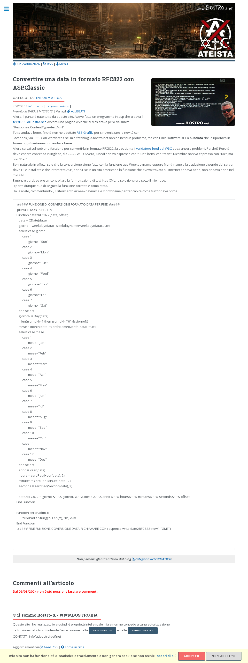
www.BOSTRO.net (79, 615)
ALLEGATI (77, 111)
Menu (63, 64)
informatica (35, 106)
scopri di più (167, 656)
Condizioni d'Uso (143, 630)
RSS (49, 64)
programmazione (57, 106)
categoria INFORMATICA (153, 559)
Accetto (191, 656)
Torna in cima (74, 647)
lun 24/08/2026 (28, 64)
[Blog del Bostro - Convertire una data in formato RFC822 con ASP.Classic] (190, 103)
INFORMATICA (49, 98)
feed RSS (50, 647)
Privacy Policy (102, 630)
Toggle (8, 9)
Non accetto (224, 656)
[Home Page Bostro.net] (124, 31)
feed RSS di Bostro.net (29, 122)
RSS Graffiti (84, 132)
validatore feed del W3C (154, 148)
